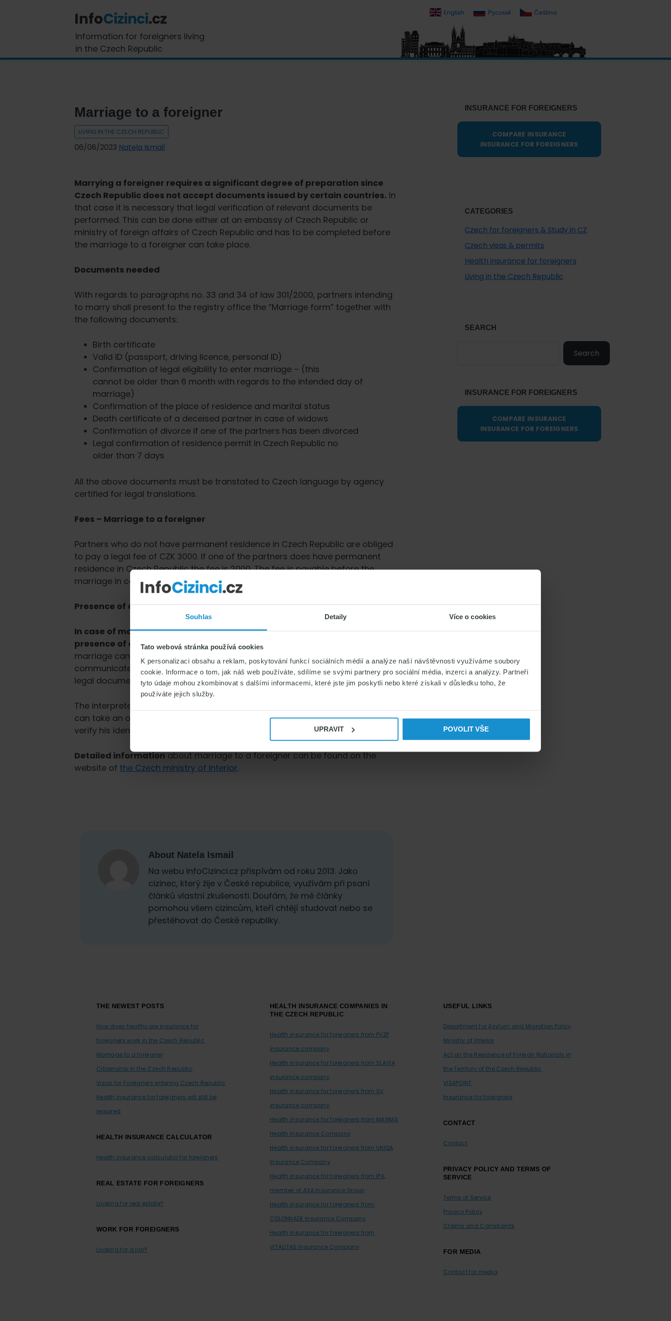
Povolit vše (466, 729)
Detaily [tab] (336, 617)
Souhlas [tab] (198, 617)
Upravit (329, 729)
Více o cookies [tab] (472, 617)
